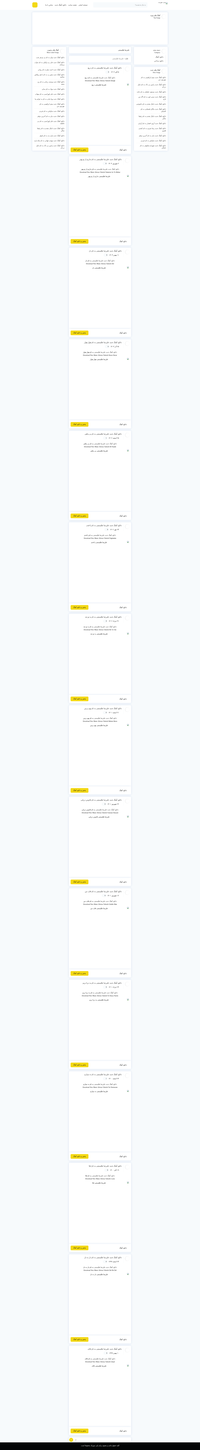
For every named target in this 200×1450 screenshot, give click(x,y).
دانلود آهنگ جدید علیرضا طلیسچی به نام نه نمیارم (103, 1074)
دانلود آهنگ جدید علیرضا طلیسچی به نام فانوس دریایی (101, 800)
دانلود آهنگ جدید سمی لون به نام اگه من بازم (152, 98)
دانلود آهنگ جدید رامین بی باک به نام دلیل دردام (152, 86)
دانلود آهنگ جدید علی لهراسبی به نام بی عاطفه (50, 122)
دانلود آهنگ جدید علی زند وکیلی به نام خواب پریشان (49, 64)
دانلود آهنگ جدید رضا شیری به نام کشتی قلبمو (152, 129)
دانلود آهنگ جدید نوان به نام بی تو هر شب (50, 57)
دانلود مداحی (158, 61)
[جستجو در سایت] (95, 5)
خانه (126, 59)
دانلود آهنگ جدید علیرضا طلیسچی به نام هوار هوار (103, 342)
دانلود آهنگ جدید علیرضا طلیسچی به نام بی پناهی (103, 434)
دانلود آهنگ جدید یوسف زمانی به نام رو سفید (51, 83)
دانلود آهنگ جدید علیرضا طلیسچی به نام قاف (105, 1349)
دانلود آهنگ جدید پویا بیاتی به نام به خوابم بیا (49, 99)
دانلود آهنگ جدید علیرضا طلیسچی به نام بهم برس (103, 708)
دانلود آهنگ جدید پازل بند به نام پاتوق (52, 136)
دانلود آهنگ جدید (60, 5)
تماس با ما (49, 5)
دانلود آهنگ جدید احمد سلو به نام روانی (51, 70)
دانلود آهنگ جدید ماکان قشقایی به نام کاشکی (153, 110)
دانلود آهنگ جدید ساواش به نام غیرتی (153, 141)
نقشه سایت (72, 5)
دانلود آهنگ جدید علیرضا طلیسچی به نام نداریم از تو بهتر (101, 159)
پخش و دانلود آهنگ (79, 150)
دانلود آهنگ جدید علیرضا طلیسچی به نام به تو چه (103, 617)
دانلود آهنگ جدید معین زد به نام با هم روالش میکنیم (49, 76)
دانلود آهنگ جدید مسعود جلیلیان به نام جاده (151, 92)
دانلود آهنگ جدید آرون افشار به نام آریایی (152, 123)
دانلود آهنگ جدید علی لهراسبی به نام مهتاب (49, 94)
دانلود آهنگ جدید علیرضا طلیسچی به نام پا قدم (104, 525)
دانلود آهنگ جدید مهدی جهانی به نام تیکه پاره (49, 141)
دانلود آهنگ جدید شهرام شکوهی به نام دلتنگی (153, 147)
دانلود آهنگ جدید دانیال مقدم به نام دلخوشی (151, 104)
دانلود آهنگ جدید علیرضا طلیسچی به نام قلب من (103, 891)
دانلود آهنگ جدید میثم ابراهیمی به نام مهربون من (153, 79)
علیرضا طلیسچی (98, 78)
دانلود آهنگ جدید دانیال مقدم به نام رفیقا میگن (152, 117)
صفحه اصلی (83, 5)
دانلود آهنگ (159, 57)
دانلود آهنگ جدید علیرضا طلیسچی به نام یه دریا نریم (102, 983)
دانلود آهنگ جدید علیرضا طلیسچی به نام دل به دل (103, 1257)
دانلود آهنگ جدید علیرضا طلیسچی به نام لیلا (105, 1166)
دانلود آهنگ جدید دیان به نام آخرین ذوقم (152, 136)
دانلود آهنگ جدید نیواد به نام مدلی (53, 89)
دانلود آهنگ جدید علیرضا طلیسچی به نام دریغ (105, 68)
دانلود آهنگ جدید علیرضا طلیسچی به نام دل (105, 251)
